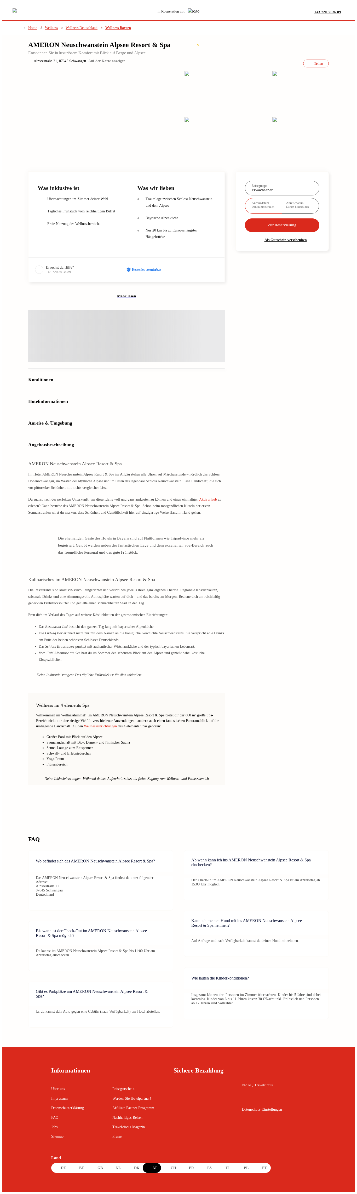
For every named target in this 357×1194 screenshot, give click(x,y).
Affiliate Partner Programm (133, 1108)
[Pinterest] (268, 1100)
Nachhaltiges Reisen (127, 1118)
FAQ (54, 1118)
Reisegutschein (123, 1089)
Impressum (59, 1098)
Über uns (58, 1089)
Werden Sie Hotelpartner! (131, 1098)
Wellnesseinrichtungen (100, 726)
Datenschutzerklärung (67, 1108)
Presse (117, 1136)
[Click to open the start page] (274, 1074)
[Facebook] (245, 1100)
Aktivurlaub (208, 499)
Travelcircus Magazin (128, 1127)
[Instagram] (257, 1100)
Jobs (54, 1127)
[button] (346, 12)
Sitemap (57, 1136)
